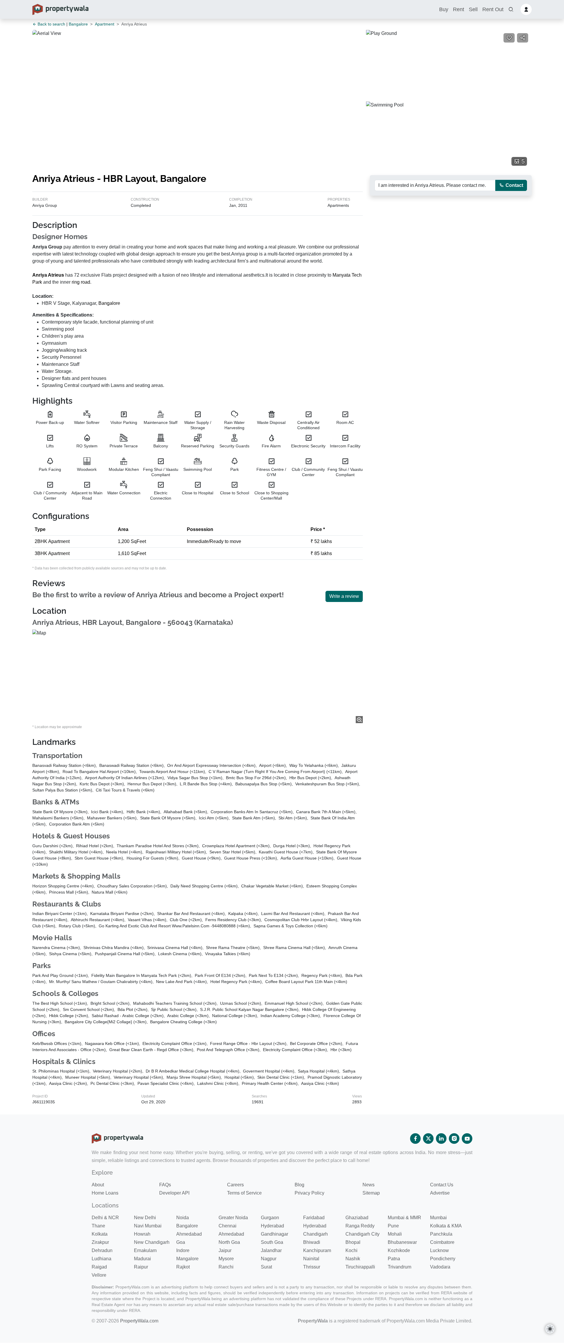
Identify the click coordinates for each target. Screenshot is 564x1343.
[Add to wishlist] (509, 38)
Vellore (99, 1275)
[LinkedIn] (441, 1138)
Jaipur (225, 1250)
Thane (98, 1225)
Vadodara (440, 1266)
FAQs (165, 1184)
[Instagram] (454, 1138)
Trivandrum (399, 1266)
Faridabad (314, 1217)
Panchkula (441, 1234)
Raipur (141, 1266)
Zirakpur (100, 1242)
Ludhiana (101, 1258)
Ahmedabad (189, 1234)
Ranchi (226, 1266)
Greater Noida (233, 1217)
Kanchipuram (317, 1250)
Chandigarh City (362, 1234)
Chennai (227, 1225)
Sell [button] (473, 9)
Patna (394, 1258)
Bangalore (78, 24)
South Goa (272, 1242)
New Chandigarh (151, 1242)
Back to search (50, 24)
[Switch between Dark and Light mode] (549, 1329)
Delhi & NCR (105, 1217)
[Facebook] (415, 1138)
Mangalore (187, 1258)
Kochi (351, 1250)
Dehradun (102, 1250)
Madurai (142, 1258)
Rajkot (183, 1266)
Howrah (142, 1234)
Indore (182, 1250)
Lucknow (439, 1250)
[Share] (522, 38)
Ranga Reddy (360, 1225)
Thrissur (311, 1266)
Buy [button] (443, 9)
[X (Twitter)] (428, 1138)
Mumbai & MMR (404, 1217)
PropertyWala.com (139, 1320)
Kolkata (100, 1234)
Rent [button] (458, 9)
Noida (182, 1217)
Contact (513, 185)
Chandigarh (315, 1234)
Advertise (440, 1192)
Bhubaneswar (402, 1242)
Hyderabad (272, 1225)
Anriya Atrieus (48, 275)
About (98, 1184)
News (368, 1184)
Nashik (352, 1258)
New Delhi (145, 1217)
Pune (393, 1225)
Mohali (395, 1234)
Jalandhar (271, 1250)
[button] (511, 9)
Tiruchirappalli (360, 1266)
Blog (299, 1184)
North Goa (229, 1242)
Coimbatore (442, 1242)
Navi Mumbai (148, 1225)
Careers (235, 1184)
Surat (266, 1266)
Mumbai (438, 1217)
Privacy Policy (309, 1192)
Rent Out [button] (492, 9)
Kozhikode (399, 1250)
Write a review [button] (344, 596)
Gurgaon (270, 1217)
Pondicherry (442, 1258)
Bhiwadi (311, 1242)
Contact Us (441, 1184)
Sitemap (371, 1192)
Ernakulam (145, 1250)
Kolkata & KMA (446, 1225)
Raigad (99, 1266)
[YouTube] (467, 1138)
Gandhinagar (274, 1234)
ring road (81, 282)
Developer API (174, 1192)
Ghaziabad (356, 1217)
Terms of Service (244, 1192)
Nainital (311, 1258)
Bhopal (352, 1242)
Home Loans (105, 1192)
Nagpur (268, 1258)
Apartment (104, 24)
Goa (180, 1242)
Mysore (226, 1258)
